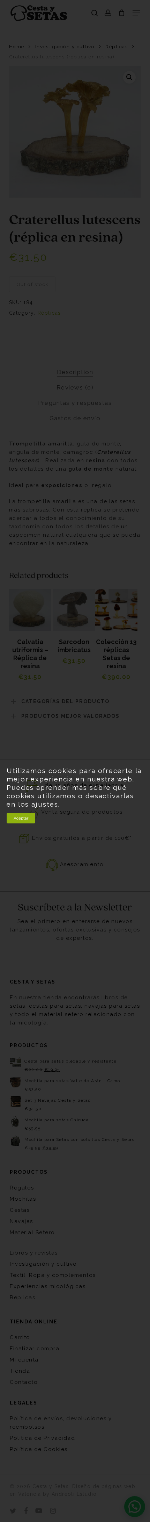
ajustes (44, 804)
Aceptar (21, 818)
